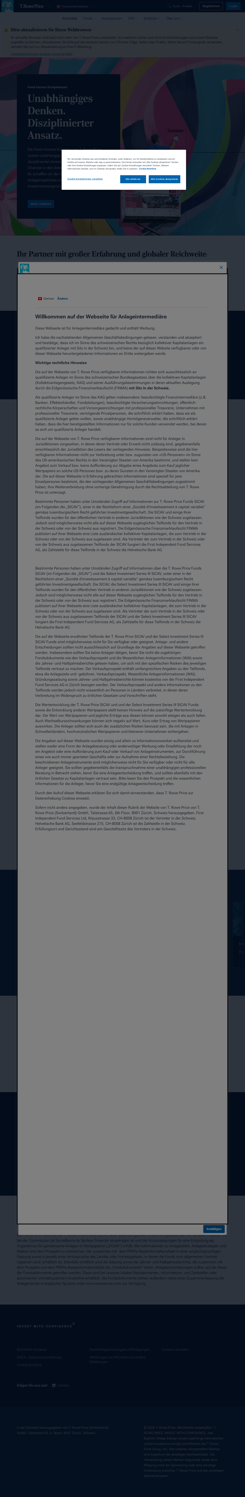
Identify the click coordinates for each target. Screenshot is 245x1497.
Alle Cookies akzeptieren (164, 179)
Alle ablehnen (133, 179)
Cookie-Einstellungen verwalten (85, 179)
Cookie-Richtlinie (147, 168)
